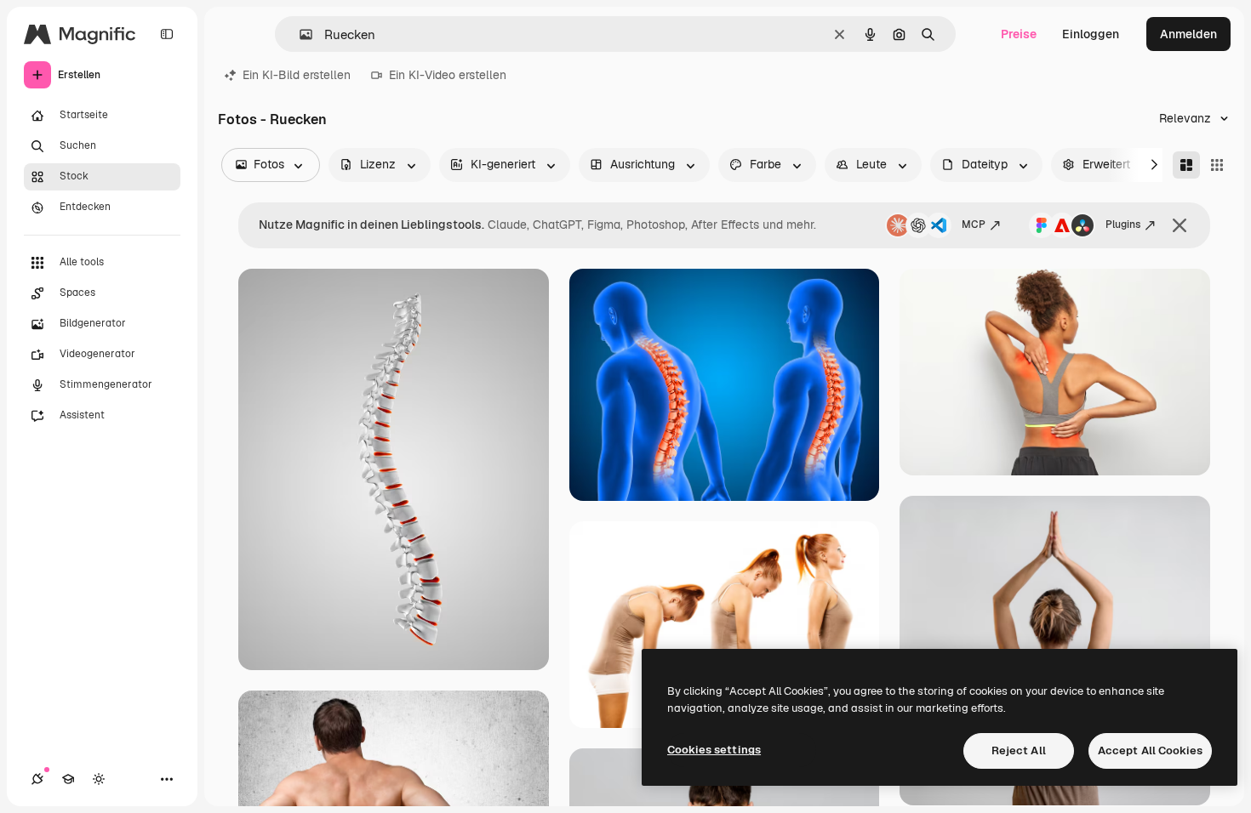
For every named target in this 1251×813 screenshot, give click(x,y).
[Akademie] (68, 779)
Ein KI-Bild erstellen (297, 74)
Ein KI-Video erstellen (447, 74)
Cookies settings (714, 749)
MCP (973, 224)
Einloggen (1090, 34)
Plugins (1122, 224)
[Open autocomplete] (299, 34)
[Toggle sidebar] (166, 34)
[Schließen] (1179, 225)
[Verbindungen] (37, 779)
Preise (1019, 34)
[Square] (1217, 165)
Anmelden (1188, 34)
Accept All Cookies (1150, 750)
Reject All (1018, 750)
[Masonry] (1186, 165)
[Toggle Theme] (98, 779)
